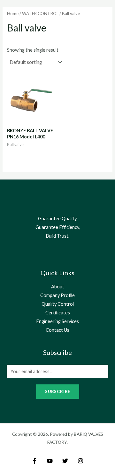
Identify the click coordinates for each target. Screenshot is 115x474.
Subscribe (57, 391)
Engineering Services (57, 321)
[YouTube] (50, 461)
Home (13, 13)
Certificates (57, 312)
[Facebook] (34, 461)
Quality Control (58, 304)
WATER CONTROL (40, 13)
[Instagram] (80, 461)
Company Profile (57, 295)
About (57, 286)
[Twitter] (65, 461)
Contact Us (57, 330)
